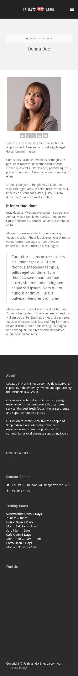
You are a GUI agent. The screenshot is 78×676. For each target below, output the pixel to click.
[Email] (22, 135)
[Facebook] (33, 135)
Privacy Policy (18, 668)
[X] (28, 135)
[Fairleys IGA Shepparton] (39, 9)
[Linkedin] (39, 135)
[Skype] (45, 135)
